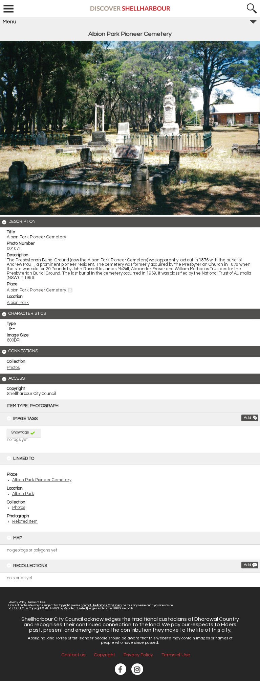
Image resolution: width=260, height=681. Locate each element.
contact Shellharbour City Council (101, 605)
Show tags (20, 432)
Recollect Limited (75, 608)
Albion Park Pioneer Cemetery (41, 480)
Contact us (73, 655)
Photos (18, 508)
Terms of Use (37, 602)
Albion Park (23, 494)
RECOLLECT (17, 608)
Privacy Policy (17, 602)
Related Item (25, 521)
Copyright (104, 655)
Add (247, 418)
